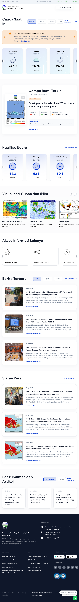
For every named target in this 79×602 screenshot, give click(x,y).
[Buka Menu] (75, 8)
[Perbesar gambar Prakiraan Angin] (24, 203)
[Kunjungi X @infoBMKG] (64, 567)
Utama (37, 279)
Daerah (58, 279)
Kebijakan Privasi (37, 595)
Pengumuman (49, 479)
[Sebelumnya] (2, 61)
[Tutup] (76, 592)
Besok (52, 21)
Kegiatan (47, 279)
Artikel (62, 479)
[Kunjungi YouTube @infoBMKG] (55, 567)
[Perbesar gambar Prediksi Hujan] (52, 203)
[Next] (75, 37)
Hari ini (42, 21)
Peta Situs (35, 592)
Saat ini (31, 21)
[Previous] (4, 37)
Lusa (60, 21)
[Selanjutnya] (76, 61)
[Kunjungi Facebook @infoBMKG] (59, 567)
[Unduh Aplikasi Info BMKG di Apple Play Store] (71, 556)
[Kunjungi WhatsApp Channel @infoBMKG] (76, 567)
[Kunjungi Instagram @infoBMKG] (68, 567)
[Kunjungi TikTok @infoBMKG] (72, 567)
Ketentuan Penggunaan (45, 592)
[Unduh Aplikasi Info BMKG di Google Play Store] (59, 556)
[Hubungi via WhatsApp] (75, 598)
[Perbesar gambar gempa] (23, 97)
